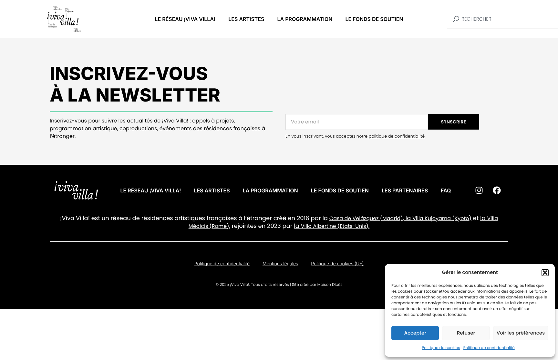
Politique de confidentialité (489, 348)
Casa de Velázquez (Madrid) (366, 218)
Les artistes (246, 19)
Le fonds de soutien (374, 19)
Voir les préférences (521, 333)
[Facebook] (497, 190)
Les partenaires (405, 190)
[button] (545, 272)
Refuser (466, 333)
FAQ (446, 190)
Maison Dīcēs (330, 284)
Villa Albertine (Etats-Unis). (335, 226)
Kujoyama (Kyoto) (447, 218)
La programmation (304, 19)
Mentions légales (280, 264)
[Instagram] (479, 190)
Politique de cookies (441, 348)
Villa (417, 218)
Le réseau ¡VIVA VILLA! (185, 19)
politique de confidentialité (397, 136)
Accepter (415, 333)
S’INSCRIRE (453, 122)
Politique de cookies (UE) (337, 264)
